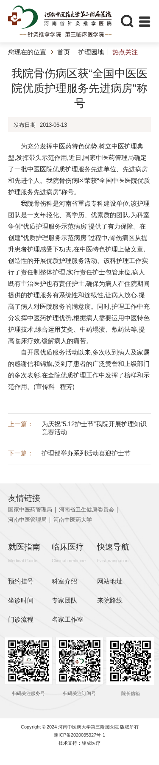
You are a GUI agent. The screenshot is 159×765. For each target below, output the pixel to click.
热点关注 (124, 52)
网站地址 (110, 581)
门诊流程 (20, 619)
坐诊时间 (20, 600)
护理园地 (91, 52)
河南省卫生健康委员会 (86, 510)
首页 (63, 52)
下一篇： (69, 453)
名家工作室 (68, 619)
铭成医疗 (91, 742)
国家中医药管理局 (30, 510)
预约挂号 (20, 581)
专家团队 (64, 600)
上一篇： (77, 428)
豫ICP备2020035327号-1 (79, 734)
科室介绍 (64, 581)
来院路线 (110, 600)
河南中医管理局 (27, 520)
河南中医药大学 (72, 520)
